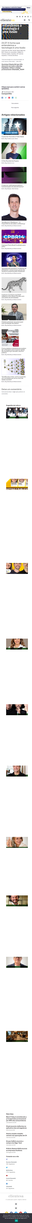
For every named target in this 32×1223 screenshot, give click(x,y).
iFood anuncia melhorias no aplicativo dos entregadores (16, 1127)
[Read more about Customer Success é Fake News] (14, 126)
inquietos (13, 54)
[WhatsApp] (16, 97)
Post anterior (15, 103)
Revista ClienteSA (11, 1162)
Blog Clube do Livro (9, 163)
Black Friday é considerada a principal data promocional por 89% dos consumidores (16, 1118)
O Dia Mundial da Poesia (10, 161)
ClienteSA (9, 1186)
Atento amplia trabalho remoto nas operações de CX (16, 1134)
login (14, 392)
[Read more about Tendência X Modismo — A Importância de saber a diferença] (14, 206)
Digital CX (20, 52)
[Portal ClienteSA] (7, 1175)
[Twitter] (6, 97)
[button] (24, 20)
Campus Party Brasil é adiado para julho (14, 245)
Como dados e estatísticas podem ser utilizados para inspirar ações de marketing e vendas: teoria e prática (14, 350)
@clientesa (9, 1170)
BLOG (14, 50)
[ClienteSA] (7, 1183)
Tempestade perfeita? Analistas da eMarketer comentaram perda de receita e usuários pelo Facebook (14, 270)
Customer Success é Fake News (13, 137)
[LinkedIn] (12, 97)
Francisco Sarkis (6, 54)
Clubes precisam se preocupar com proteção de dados (12, 322)
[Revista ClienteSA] (7, 1159)
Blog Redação (8, 188)
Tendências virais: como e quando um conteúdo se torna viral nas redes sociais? (14, 378)
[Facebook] (2, 97)
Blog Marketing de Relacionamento (13, 225)
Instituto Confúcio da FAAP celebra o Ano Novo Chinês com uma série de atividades (13, 296)
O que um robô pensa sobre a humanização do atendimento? (13, 186)
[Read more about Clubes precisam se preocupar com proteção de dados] (14, 311)
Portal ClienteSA (11, 1178)
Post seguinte (15, 107)
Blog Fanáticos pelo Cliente (11, 138)
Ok (16, 1220)
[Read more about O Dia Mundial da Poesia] (14, 151)
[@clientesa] (7, 1167)
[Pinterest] (9, 97)
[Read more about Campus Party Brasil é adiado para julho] (14, 236)
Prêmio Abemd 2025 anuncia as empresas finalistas (16, 1149)
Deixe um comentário (11, 52)
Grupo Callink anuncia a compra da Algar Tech (14, 1142)
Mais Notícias (15, 188)
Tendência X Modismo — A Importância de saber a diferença (13, 223)
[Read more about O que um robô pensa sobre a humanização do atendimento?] (14, 175)
